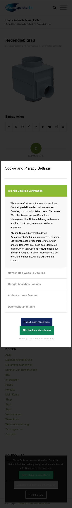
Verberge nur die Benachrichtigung (36, 338)
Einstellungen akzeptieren (36, 321)
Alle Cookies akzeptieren (37, 330)
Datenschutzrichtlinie (21, 306)
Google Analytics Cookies (24, 284)
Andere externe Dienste (22, 295)
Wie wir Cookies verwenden (25, 191)
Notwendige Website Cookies (26, 273)
